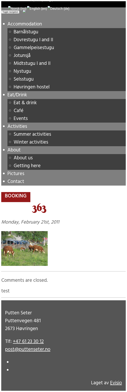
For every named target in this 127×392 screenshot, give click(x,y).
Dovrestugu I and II (33, 40)
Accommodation (24, 24)
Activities (17, 126)
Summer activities (32, 134)
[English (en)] (37, 9)
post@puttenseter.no (27, 349)
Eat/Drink (17, 95)
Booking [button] (16, 196)
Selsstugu (24, 79)
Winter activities (31, 142)
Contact (15, 182)
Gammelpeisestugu (34, 48)
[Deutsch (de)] (58, 9)
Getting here (27, 166)
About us (23, 158)
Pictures (15, 174)
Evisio (116, 383)
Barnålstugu (26, 32)
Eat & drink (25, 103)
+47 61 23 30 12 (28, 342)
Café (18, 111)
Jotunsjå (22, 56)
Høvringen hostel (32, 87)
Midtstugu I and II (32, 63)
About (14, 150)
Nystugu (22, 71)
